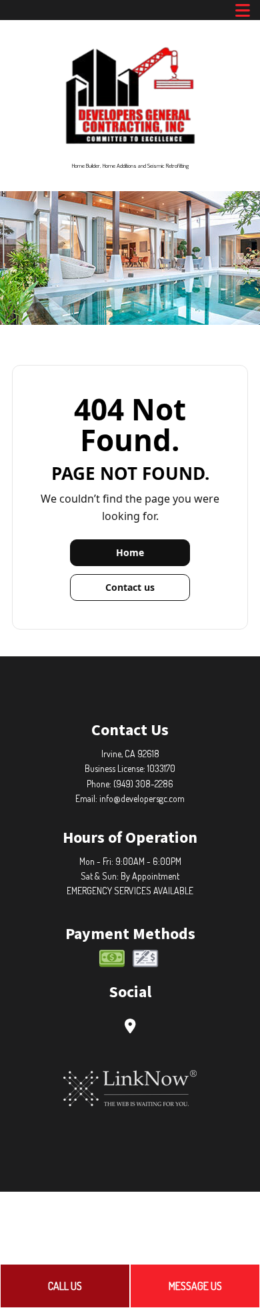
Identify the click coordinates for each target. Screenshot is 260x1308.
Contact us (130, 587)
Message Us (195, 1286)
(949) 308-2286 (143, 783)
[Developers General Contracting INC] (130, 94)
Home (130, 552)
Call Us (65, 1286)
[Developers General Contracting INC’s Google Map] (130, 1027)
